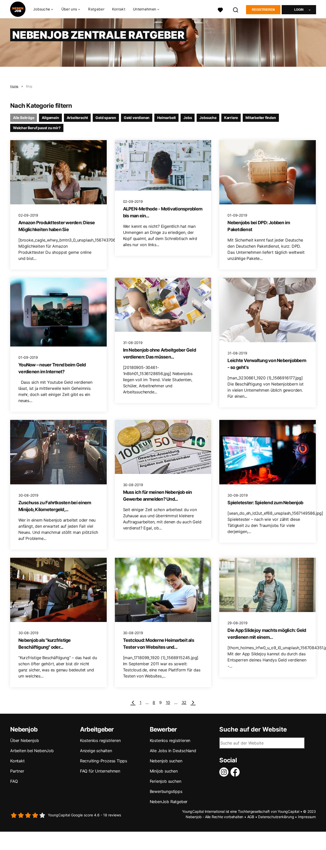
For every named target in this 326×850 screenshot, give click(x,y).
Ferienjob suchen (165, 781)
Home (14, 86)
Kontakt (118, 9)
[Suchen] (235, 9)
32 (184, 702)
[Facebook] (236, 772)
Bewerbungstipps (166, 791)
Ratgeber (96, 9)
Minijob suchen (164, 771)
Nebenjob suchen (166, 760)
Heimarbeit (166, 117)
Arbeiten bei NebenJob (32, 750)
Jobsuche (207, 117)
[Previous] (132, 702)
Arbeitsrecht (77, 117)
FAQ (14, 781)
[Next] (193, 702)
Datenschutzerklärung (276, 817)
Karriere (231, 117)
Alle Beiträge (23, 117)
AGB (250, 817)
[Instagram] (224, 772)
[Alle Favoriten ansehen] (220, 9)
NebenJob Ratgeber (169, 801)
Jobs (187, 117)
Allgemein (50, 117)
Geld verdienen (137, 117)
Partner (17, 771)
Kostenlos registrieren (100, 740)
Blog (29, 86)
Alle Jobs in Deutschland (173, 750)
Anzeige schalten (96, 750)
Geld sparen (106, 117)
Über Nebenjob (24, 740)
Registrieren (263, 9)
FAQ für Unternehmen (100, 771)
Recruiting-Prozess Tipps (103, 760)
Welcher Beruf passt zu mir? (37, 128)
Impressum (307, 817)
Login (299, 9)
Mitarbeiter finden (261, 117)
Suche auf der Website (253, 729)
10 (168, 702)
